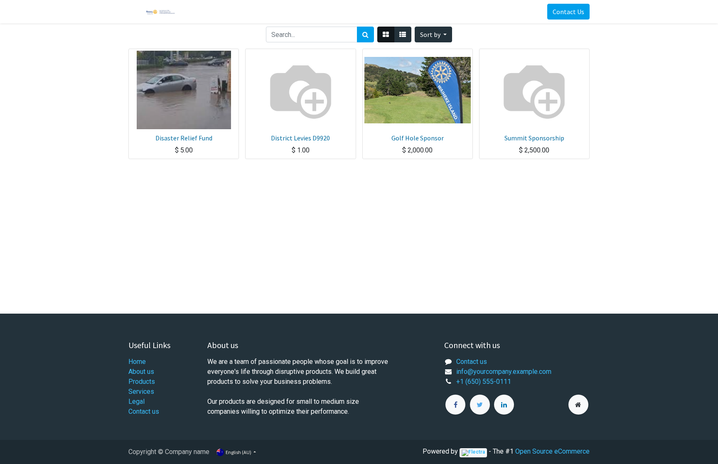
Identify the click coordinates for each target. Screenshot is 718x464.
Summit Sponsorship (534, 138)
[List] (402, 34)
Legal (136, 401)
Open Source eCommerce (552, 451)
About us (141, 372)
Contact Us (568, 11)
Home (137, 362)
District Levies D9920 (300, 138)
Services (141, 391)
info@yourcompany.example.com (503, 372)
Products (141, 381)
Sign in (535, 11)
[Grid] (385, 34)
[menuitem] (211, 11)
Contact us (143, 411)
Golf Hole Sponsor (417, 138)
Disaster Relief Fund (183, 138)
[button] (433, 34)
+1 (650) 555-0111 (483, 381)
